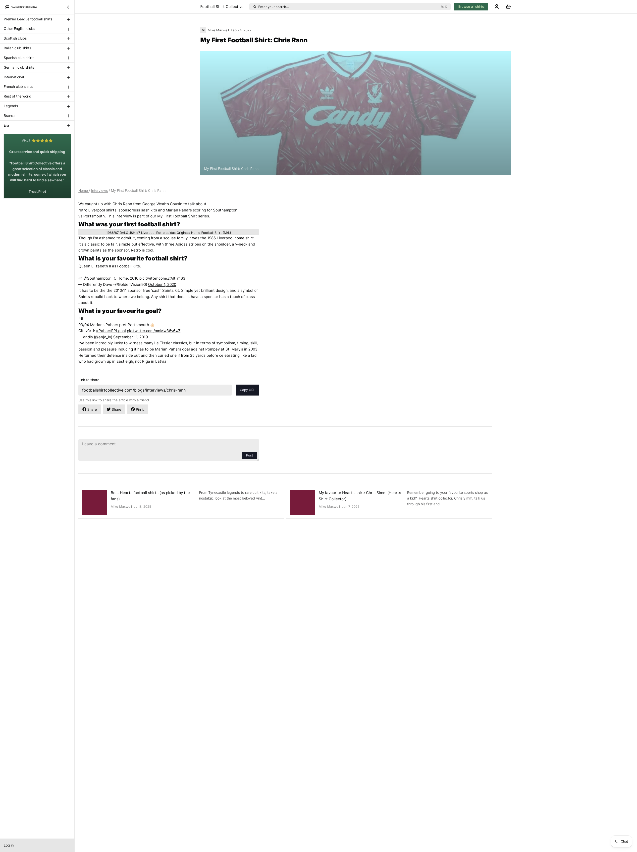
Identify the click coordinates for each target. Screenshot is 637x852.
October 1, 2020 (162, 284)
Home (83, 190)
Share (92, 409)
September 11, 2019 (130, 337)
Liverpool (96, 210)
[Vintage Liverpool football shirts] (168, 232)
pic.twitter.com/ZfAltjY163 (162, 278)
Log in (9, 845)
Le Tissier (163, 343)
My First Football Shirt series (183, 216)
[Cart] (508, 7)
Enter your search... (352, 7)
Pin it (140, 409)
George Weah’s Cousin (162, 203)
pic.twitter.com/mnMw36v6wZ (153, 330)
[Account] (497, 7)
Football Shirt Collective (222, 6)
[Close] (68, 6)
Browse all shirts (471, 6)
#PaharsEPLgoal (111, 330)
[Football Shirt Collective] (21, 7)
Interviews (99, 190)
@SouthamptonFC (100, 278)
